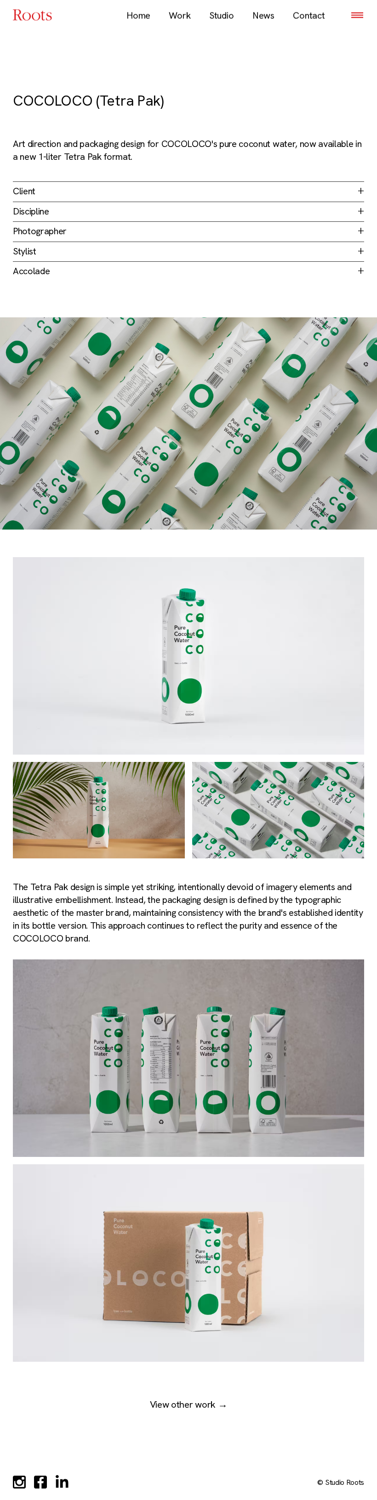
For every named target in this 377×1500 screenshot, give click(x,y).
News (263, 16)
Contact (309, 16)
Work (179, 16)
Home (138, 16)
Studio (221, 16)
